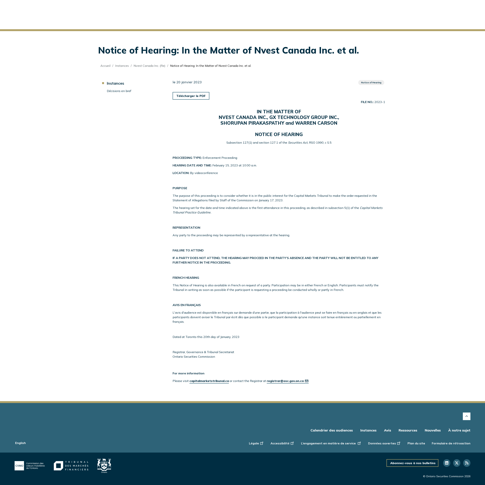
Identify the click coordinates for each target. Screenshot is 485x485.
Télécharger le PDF (191, 96)
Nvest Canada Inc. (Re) (149, 66)
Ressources (408, 430)
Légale (254, 443)
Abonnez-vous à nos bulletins (413, 463)
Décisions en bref (119, 91)
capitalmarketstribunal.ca (209, 381)
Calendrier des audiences (332, 430)
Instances (122, 66)
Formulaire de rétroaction (451, 443)
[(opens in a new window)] (30, 466)
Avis (387, 430)
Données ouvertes (382, 443)
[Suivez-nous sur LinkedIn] (446, 463)
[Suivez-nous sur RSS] (466, 463)
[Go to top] (466, 416)
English (20, 443)
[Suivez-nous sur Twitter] (456, 463)
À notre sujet (459, 430)
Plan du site (416, 443)
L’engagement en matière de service (329, 443)
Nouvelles (433, 430)
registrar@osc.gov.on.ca (285, 381)
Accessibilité (280, 443)
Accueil (105, 66)
